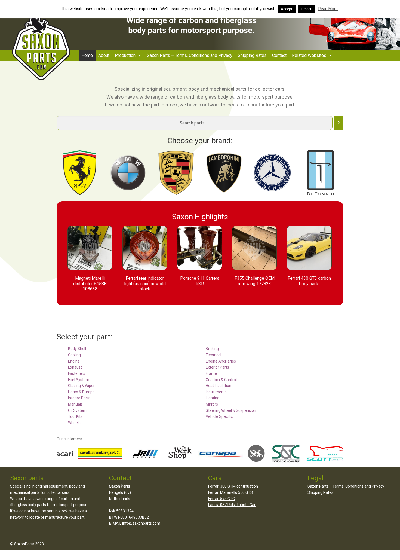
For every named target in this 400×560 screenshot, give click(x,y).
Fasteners (76, 373)
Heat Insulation (218, 386)
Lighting (212, 398)
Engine (74, 361)
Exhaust (75, 367)
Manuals (75, 404)
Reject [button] (306, 9)
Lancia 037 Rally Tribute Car (232, 505)
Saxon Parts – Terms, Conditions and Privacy (189, 55)
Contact (279, 55)
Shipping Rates (252, 55)
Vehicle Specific (219, 416)
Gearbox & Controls (222, 380)
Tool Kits (75, 416)
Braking (212, 348)
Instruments (216, 392)
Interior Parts (79, 398)
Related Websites (309, 55)
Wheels (74, 423)
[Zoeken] (338, 123)
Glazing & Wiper (81, 386)
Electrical (213, 355)
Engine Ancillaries (221, 361)
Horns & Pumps (81, 392)
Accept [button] (286, 9)
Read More (328, 8)
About (103, 55)
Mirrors (212, 404)
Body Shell (77, 348)
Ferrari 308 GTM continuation (233, 486)
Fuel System (78, 380)
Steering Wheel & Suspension (231, 410)
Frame (211, 373)
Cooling (74, 355)
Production (125, 55)
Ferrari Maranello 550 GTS (230, 492)
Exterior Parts (217, 367)
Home (87, 55)
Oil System (77, 410)
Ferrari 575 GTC (221, 499)
